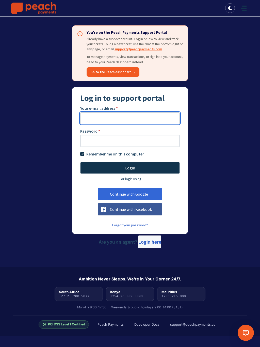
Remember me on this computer (115, 153)
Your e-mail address (99, 108)
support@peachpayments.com (138, 49)
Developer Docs (146, 324)
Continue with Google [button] (129, 194)
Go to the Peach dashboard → (113, 72)
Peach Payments (111, 324)
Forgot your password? (130, 225)
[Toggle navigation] (244, 8)
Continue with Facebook (131, 209)
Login (130, 167)
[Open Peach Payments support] (246, 333)
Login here (149, 242)
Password (90, 131)
